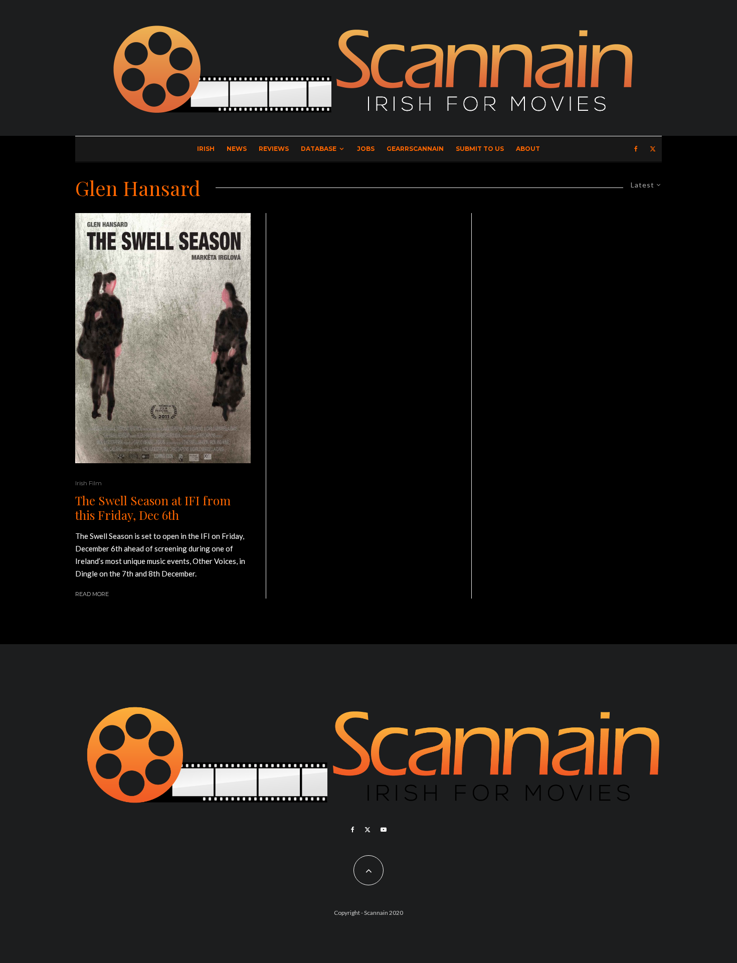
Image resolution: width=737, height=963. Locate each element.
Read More (92, 594)
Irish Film (88, 483)
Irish (206, 148)
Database (318, 148)
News (237, 148)
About (528, 148)
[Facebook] (636, 148)
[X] (653, 148)
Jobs (366, 148)
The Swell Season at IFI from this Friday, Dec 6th (153, 507)
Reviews (274, 148)
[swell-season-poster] (163, 338)
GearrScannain (415, 148)
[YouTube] (384, 830)
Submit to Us (480, 148)
